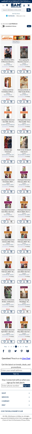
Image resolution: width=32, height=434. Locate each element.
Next (26, 346)
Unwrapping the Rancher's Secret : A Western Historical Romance (24, 61)
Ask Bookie (11, 16)
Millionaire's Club (20, 16)
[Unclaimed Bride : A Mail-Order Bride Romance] (24, 82)
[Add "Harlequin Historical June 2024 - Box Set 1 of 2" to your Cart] (27, 281)
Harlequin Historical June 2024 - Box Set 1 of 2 (24, 271)
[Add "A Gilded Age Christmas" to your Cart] (11, 161)
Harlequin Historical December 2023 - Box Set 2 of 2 (8, 181)
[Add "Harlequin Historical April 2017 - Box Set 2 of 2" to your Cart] (11, 341)
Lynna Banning (22, 304)
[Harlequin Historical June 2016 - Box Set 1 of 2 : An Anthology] (8, 202)
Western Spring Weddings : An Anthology (24, 301)
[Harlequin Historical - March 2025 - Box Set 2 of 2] (24, 112)
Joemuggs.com (27, 418)
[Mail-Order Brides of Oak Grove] (24, 142)
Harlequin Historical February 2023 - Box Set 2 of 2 (24, 241)
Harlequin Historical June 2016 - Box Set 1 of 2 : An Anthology (8, 211)
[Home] (16, 5)
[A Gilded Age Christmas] (8, 142)
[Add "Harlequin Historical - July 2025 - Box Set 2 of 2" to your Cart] (11, 131)
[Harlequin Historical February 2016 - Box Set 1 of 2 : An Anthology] (24, 172)
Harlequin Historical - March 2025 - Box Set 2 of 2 (24, 121)
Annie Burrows (22, 214)
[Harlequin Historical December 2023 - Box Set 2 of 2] (8, 172)
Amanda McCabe (7, 154)
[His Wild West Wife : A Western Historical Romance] (8, 52)
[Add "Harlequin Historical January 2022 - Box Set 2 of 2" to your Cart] (11, 251)
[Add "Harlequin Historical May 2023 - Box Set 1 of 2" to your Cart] (27, 341)
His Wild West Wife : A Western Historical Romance (8, 61)
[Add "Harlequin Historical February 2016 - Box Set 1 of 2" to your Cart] (27, 191)
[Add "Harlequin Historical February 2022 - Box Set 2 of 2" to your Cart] (11, 281)
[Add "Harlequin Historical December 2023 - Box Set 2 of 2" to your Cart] (11, 191)
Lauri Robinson (8, 64)
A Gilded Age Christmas (8, 150)
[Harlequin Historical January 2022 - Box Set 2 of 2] (8, 232)
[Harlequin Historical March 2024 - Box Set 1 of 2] (24, 202)
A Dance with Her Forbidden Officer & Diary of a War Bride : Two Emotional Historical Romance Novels (8, 91)
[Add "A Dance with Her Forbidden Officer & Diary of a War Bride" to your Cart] (11, 101)
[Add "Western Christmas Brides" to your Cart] (11, 311)
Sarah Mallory (7, 184)
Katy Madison (23, 184)
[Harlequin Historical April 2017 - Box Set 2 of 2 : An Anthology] (8, 322)
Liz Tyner (21, 244)
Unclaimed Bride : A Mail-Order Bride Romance (24, 91)
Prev (5, 346)
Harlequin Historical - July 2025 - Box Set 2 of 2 (8, 121)
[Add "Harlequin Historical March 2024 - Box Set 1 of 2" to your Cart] (27, 221)
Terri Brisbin (6, 274)
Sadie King (5, 124)
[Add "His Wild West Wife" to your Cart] (11, 71)
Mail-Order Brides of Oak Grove (24, 150)
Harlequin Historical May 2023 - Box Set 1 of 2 (24, 331)
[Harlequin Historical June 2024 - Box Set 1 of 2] (24, 262)
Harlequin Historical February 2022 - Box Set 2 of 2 (8, 271)
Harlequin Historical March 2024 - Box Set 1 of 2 (24, 211)
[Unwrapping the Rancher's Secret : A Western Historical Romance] (24, 52)
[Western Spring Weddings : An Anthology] (24, 292)
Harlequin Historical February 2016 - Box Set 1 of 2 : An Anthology (24, 181)
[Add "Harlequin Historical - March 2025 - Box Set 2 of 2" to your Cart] (27, 131)
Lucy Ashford (7, 244)
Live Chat (26, 358)
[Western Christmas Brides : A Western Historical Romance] (8, 292)
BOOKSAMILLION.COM (14, 418)
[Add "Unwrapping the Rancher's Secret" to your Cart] (27, 71)
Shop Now (16, 42)
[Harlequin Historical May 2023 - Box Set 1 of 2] (24, 322)
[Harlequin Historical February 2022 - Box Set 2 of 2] (8, 262)
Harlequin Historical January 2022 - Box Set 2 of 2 (8, 241)
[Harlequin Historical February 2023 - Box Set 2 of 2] (24, 232)
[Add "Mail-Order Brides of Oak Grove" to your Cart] (27, 161)
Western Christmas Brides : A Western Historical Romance (8, 301)
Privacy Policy (26, 420)
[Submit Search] (29, 10)
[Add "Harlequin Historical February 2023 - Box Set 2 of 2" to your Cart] (27, 251)
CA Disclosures (16, 420)
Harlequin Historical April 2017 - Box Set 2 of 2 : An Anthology (8, 331)
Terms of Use (7, 420)
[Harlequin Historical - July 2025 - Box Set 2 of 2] (8, 112)
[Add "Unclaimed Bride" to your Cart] (27, 101)
